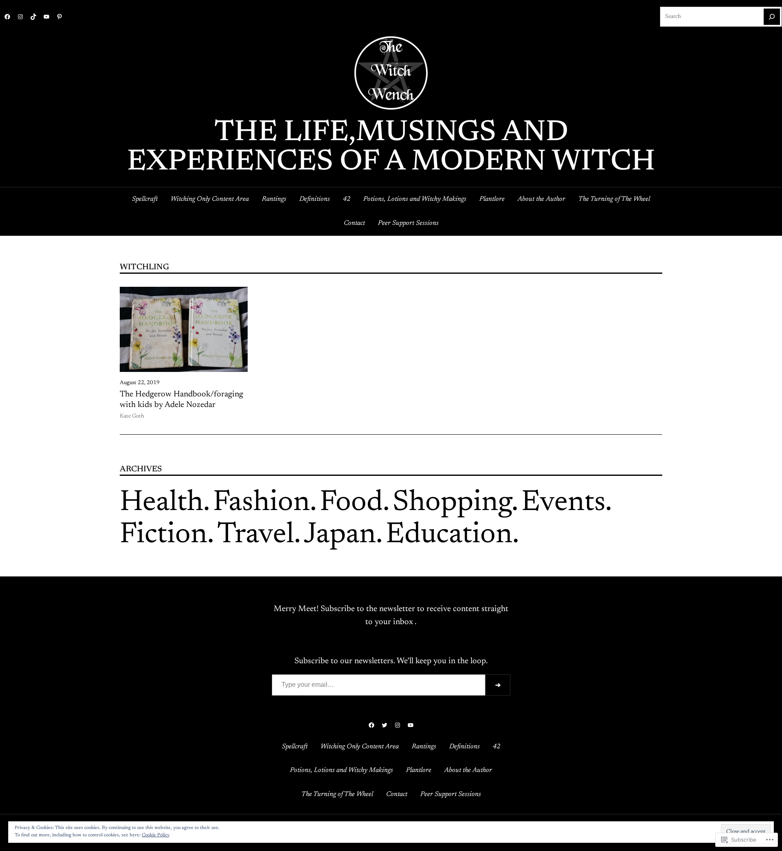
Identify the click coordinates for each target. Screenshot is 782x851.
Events (563, 503)
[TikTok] (33, 16)
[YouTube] (46, 16)
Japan (340, 535)
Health (161, 503)
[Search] (772, 17)
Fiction (163, 535)
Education (449, 535)
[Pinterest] (59, 16)
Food (351, 503)
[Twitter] (384, 725)
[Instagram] (20, 16)
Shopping (452, 503)
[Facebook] (7, 16)
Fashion (261, 503)
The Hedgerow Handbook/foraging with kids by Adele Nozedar (181, 399)
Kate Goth (132, 416)
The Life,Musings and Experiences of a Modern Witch (391, 148)
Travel (255, 535)
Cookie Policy (155, 835)
